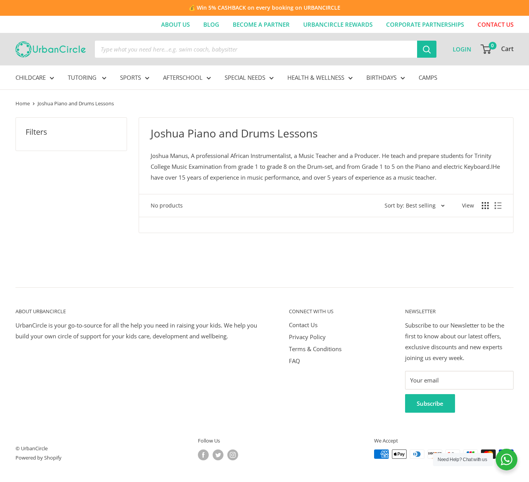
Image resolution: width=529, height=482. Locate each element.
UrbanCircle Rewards (338, 24)
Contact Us (303, 325)
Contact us (495, 24)
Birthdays (381, 77)
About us (175, 24)
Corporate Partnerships (425, 24)
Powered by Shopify (38, 457)
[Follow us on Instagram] (232, 454)
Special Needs (245, 77)
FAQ (294, 361)
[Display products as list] (498, 205)
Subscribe (430, 403)
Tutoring (83, 77)
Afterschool (183, 77)
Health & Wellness (315, 77)
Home (22, 103)
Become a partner (261, 24)
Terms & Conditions (315, 349)
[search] (256, 49)
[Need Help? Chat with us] (506, 459)
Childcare (30, 77)
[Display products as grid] (485, 205)
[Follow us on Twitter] (218, 454)
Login (462, 49)
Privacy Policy (307, 337)
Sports (130, 77)
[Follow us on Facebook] (203, 454)
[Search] (426, 49)
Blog (211, 24)
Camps (428, 77)
